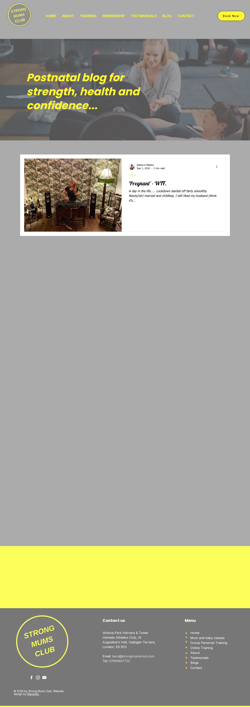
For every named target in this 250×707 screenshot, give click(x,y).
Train (132, 175)
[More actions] (218, 166)
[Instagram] (37, 677)
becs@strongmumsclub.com (133, 656)
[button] (88, 16)
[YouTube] (44, 677)
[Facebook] (31, 677)
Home (194, 633)
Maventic (33, 694)
